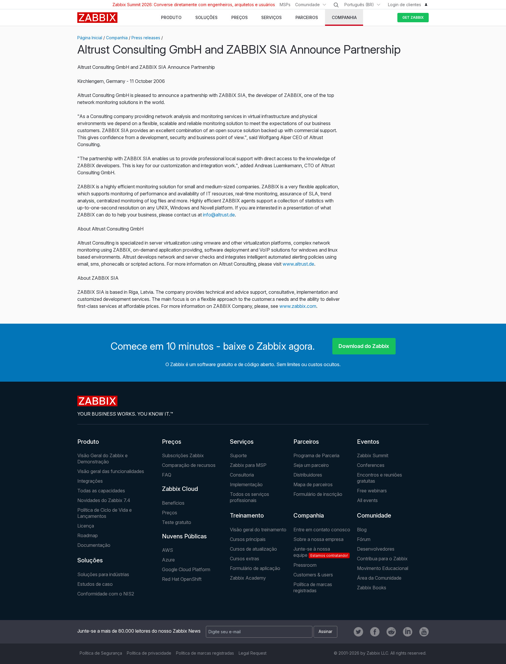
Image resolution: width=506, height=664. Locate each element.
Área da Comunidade (379, 578)
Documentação (93, 545)
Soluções (90, 560)
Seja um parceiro (311, 465)
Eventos (368, 441)
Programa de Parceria (316, 455)
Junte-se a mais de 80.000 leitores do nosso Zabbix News (139, 631)
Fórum (363, 539)
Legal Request (252, 653)
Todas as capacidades (101, 491)
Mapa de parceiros (313, 484)
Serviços (242, 441)
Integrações (90, 481)
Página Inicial (89, 37)
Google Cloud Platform (186, 569)
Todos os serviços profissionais (249, 497)
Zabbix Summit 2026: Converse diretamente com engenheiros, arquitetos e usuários (193, 4)
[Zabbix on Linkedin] (407, 631)
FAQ (166, 475)
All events (367, 500)
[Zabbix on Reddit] (391, 631)
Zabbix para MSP (248, 465)
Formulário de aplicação (255, 568)
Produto (88, 441)
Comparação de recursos (189, 465)
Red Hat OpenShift (181, 579)
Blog (362, 529)
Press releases (145, 37)
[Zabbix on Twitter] (358, 631)
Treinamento (247, 515)
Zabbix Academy (248, 578)
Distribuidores (307, 475)
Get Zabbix (413, 17)
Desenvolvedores (375, 549)
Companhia (117, 37)
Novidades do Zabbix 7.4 (103, 500)
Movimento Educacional (382, 568)
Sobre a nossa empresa (318, 539)
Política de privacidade (149, 653)
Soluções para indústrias (103, 574)
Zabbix (97, 17)
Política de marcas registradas (312, 587)
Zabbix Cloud (180, 488)
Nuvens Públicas (184, 536)
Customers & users (313, 575)
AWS (167, 550)
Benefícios (173, 503)
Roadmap (87, 535)
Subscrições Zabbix (183, 455)
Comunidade (307, 4)
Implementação (246, 484)
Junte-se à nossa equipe (320, 552)
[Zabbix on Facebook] (375, 631)
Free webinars (372, 491)
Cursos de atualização (253, 549)
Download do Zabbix (364, 346)
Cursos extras (244, 558)
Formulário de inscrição (317, 494)
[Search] (336, 5)
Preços (171, 441)
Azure (168, 560)
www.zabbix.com (297, 306)
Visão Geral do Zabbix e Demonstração (102, 459)
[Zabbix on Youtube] (424, 631)
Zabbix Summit (372, 455)
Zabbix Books (371, 587)
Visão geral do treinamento (258, 529)
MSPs (285, 4)
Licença (85, 526)
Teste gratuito (176, 522)
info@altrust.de (219, 215)
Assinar (325, 631)
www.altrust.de (298, 264)
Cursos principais (248, 539)
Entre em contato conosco (321, 529)
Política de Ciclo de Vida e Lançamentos (104, 513)
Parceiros (306, 441)
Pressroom (305, 565)
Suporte (238, 455)
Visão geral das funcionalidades (110, 471)
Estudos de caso (95, 584)
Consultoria (242, 475)
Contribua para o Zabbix (382, 558)
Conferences (370, 465)
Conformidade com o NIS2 (105, 594)
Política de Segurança (101, 653)
